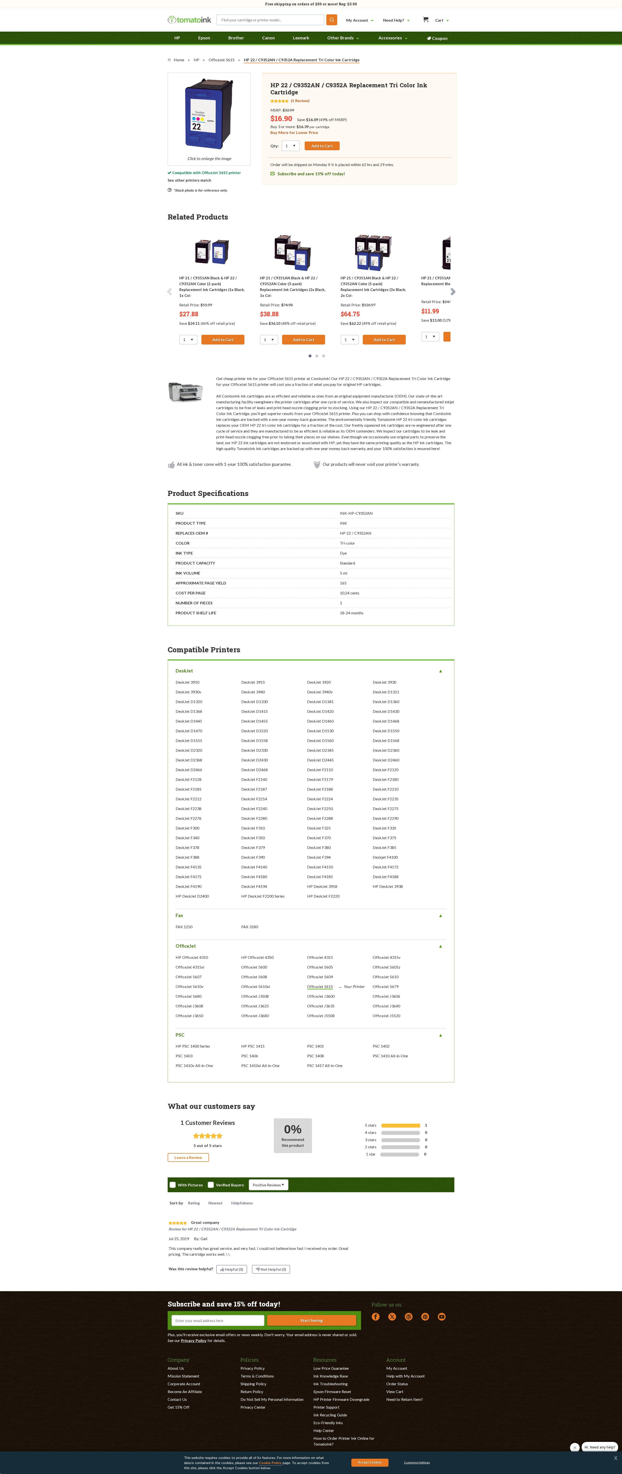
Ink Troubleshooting (330, 1383)
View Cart (394, 1391)
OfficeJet (186, 946)
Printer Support (326, 1407)
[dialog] (311, 1462)
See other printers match (189, 180)
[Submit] (331, 19)
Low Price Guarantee (331, 1368)
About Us (176, 1368)
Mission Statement (183, 1376)
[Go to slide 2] (316, 355)
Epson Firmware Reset (332, 1391)
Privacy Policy (194, 1340)
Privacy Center (253, 1407)
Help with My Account (405, 1376)
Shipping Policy (253, 1383)
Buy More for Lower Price (294, 132)
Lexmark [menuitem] (301, 37)
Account (396, 1359)
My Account (396, 1368)
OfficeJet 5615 (215, 172)
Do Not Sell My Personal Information (272, 1399)
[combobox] (276, 19)
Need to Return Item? (404, 1399)
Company (179, 1359)
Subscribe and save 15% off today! (310, 173)
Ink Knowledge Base (330, 1376)
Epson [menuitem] (204, 37)
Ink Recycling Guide (330, 1414)
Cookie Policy (270, 1463)
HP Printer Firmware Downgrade (341, 1399)
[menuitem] (360, 20)
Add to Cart (322, 145)
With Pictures (190, 1185)
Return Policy (252, 1391)
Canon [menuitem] (268, 37)
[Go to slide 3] (323, 355)
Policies (250, 1359)
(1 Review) (300, 100)
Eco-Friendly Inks (328, 1422)
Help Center (323, 1430)
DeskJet (184, 670)
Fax (179, 915)
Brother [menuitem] (236, 37)
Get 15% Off (179, 1407)
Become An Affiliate (185, 1391)
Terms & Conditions (257, 1376)
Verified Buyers (230, 1185)
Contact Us (177, 1399)
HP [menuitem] (177, 37)
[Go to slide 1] (310, 355)
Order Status (397, 1383)
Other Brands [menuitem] (340, 37)
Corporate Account (184, 1383)
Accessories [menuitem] (390, 37)
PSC (180, 1035)
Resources (325, 1359)
